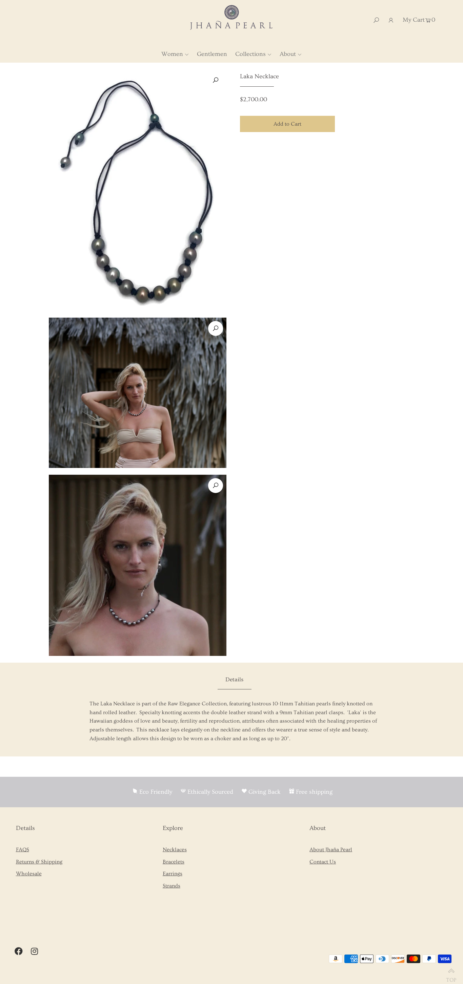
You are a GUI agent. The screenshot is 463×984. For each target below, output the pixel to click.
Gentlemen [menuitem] (212, 54)
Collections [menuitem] (250, 54)
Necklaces (175, 850)
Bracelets (173, 862)
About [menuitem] (288, 54)
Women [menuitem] (172, 54)
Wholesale (29, 874)
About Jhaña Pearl (330, 850)
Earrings (172, 874)
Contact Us (322, 862)
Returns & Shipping (39, 862)
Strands (171, 886)
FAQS (22, 850)
